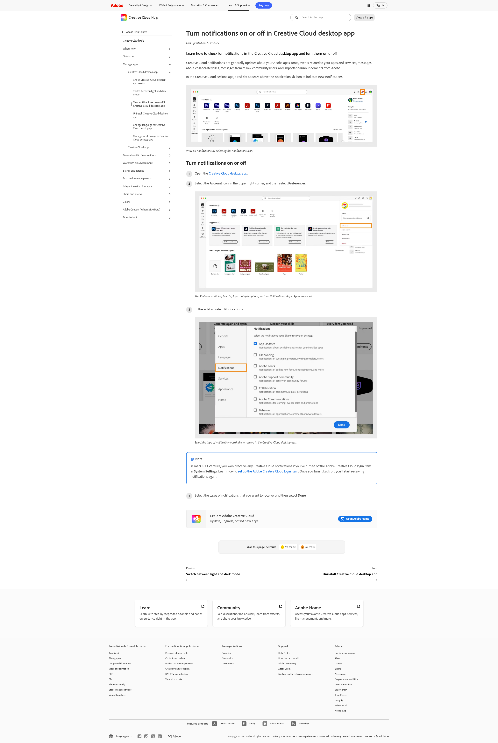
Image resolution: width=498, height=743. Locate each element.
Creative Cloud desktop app (228, 173)
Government (228, 663)
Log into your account (345, 653)
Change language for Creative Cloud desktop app (149, 126)
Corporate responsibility (346, 679)
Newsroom (340, 674)
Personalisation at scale (176, 653)
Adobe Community (287, 663)
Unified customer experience (179, 663)
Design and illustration (120, 663)
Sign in (380, 5)
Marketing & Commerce (204, 5)
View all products (117, 695)
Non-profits (227, 658)
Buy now (264, 5)
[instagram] (146, 736)
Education (226, 653)
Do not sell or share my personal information (340, 736)
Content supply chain (175, 658)
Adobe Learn (284, 668)
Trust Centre (341, 695)
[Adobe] (117, 5)
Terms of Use (289, 736)
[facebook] (139, 736)
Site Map (369, 736)
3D (110, 679)
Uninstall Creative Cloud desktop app (150, 115)
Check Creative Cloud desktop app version (149, 81)
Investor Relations (343, 684)
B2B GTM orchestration (176, 674)
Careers (338, 663)
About (338, 658)
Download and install (288, 658)
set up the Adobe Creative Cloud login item (268, 471)
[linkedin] (160, 736)
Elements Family (117, 684)
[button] (368, 5)
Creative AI (114, 653)
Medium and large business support (295, 674)
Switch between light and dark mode (149, 92)
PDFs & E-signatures (170, 5)
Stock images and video (120, 689)
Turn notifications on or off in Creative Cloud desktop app (149, 104)
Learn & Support (237, 5)
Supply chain (341, 689)
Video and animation (119, 668)
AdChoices (384, 736)
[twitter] (153, 736)
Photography (115, 658)
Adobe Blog (340, 710)
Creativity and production (177, 668)
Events (338, 668)
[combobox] (320, 17)
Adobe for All (341, 705)
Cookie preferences (307, 736)
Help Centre (284, 653)
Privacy (276, 736)
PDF (111, 674)
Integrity (339, 700)
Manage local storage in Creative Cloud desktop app (150, 137)
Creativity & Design (139, 5)
